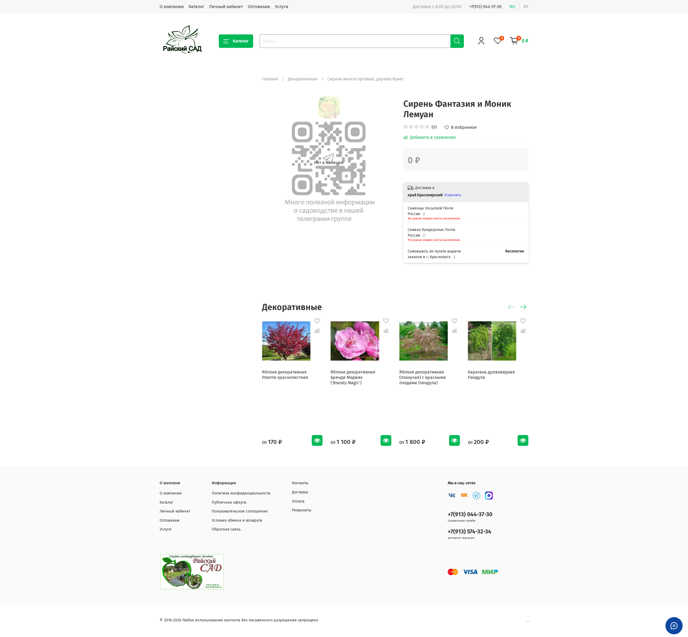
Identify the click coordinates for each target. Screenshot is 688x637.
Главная (270, 78)
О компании (172, 6)
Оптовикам (259, 6)
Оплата (298, 501)
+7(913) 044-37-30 (485, 6)
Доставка (300, 492)
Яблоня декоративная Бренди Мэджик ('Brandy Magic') (353, 378)
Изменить (452, 195)
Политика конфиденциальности (241, 493)
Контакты (300, 483)
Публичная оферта (229, 502)
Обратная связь (226, 529)
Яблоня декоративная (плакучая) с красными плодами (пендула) (422, 378)
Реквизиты (301, 510)
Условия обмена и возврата (237, 520)
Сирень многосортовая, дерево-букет (365, 78)
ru (512, 6)
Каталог (196, 6)
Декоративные (303, 78)
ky (526, 6)
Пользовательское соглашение (240, 511)
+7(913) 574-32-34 (469, 531)
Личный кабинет (226, 6)
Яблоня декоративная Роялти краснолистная (285, 375)
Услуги (281, 6)
